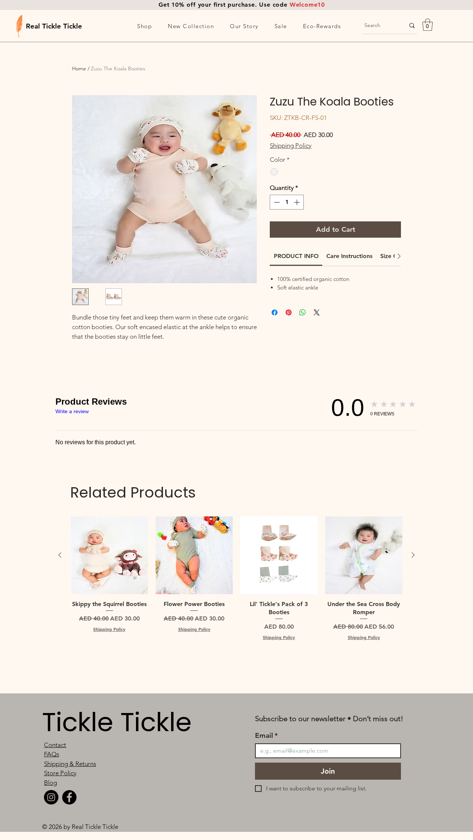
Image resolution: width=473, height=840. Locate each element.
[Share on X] (316, 312)
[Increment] (297, 202)
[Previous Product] (59, 554)
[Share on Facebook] (274, 312)
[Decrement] (276, 202)
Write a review (72, 411)
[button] (144, 26)
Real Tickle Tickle (54, 26)
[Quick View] (109, 555)
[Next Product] (413, 554)
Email (266, 735)
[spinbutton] (286, 202)
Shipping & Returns (70, 763)
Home (79, 68)
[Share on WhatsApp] (302, 312)
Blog (50, 782)
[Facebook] (69, 797)
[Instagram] (51, 797)
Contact (55, 745)
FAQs (51, 754)
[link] (296, 256)
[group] (236, 582)
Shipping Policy (291, 145)
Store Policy (60, 773)
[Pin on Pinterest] (288, 312)
